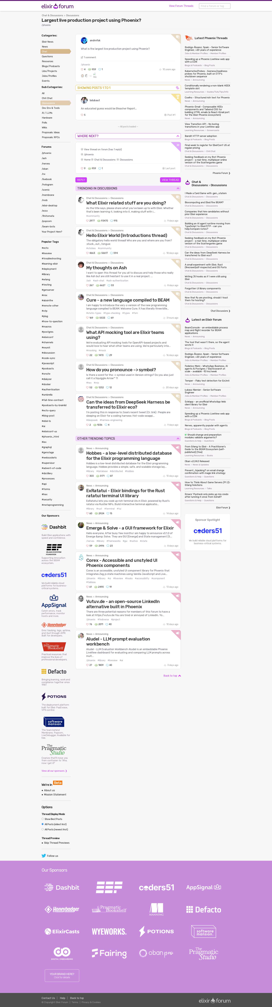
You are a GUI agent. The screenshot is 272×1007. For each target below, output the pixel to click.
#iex (44, 442)
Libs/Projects (49, 71)
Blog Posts (209, 65)
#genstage (48, 452)
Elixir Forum (214, 319)
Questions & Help (193, 441)
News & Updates (201, 465)
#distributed (116, 471)
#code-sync (48, 358)
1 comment (90, 57)
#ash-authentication (117, 280)
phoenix (89, 154)
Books (210, 455)
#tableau (91, 582)
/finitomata (48, 216)
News (89, 448)
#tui (119, 508)
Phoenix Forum (220, 173)
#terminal (109, 508)
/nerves (90, 541)
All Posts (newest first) (56, 829)
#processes (48, 478)
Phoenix (210, 38)
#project (115, 619)
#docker (46, 384)
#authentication (51, 389)
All (43, 93)
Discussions (72, 15)
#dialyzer (47, 379)
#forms (46, 489)
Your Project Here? (52, 231)
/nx (43, 174)
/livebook (47, 179)
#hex (89, 382)
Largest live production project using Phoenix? (91, 20)
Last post (170, 168)
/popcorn (47, 221)
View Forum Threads (181, 5)
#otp (44, 310)
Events (46, 80)
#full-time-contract (52, 400)
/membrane (48, 195)
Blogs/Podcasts (51, 66)
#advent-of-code (51, 468)
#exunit (46, 347)
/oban (45, 168)
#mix (96, 382)
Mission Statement (55, 794)
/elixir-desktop (49, 205)
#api (44, 484)
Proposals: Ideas (51, 132)
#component (158, 578)
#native (134, 541)
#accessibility (142, 578)
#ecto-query (49, 410)
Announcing (101, 448)
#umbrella (47, 394)
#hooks (129, 578)
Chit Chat (210, 151)
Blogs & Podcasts (193, 65)
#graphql (47, 447)
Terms (74, 1002)
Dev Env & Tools (51, 108)
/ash (88, 280)
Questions (209, 441)
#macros (46, 326)
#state (143, 541)
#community (93, 216)
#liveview (118, 578)
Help (62, 998)
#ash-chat (98, 280)
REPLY (81, 179)
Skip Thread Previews (56, 842)
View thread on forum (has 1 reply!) (103, 149)
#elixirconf (47, 337)
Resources (47, 61)
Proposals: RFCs (51, 137)
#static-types (93, 313)
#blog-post (48, 415)
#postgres (47, 331)
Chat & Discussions (52, 15)
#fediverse (103, 619)
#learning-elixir (50, 263)
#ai (121, 660)
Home (87, 159)
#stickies (91, 248)
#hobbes (129, 471)
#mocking (91, 350)
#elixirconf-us (49, 431)
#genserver (48, 289)
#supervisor (48, 463)
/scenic (46, 189)
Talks (209, 488)
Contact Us (48, 998)
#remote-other (50, 305)
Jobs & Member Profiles (196, 53)
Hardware (47, 117)
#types (126, 313)
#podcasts (48, 368)
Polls (44, 122)
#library (90, 471)
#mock (102, 350)
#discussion (48, 352)
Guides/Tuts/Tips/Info (217, 92)
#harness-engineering (111, 420)
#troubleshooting (51, 258)
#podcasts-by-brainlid (54, 405)
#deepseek (92, 420)
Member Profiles (218, 53)
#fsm (135, 313)
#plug (45, 316)
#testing (46, 284)
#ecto (45, 248)
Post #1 (171, 115)
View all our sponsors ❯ (54, 770)
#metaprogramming (53, 505)
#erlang (46, 279)
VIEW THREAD (170, 179)
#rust (99, 508)
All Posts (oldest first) (55, 824)
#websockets (49, 457)
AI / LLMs (47, 112)
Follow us (52, 855)
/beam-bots (48, 226)
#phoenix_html (50, 436)
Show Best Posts (53, 819)
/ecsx (45, 210)
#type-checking (111, 313)
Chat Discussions (219, 311)
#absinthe (47, 300)
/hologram (47, 184)
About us (49, 790)
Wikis (44, 127)
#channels (47, 342)
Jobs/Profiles (49, 76)
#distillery (47, 473)
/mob (45, 200)
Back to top (170, 675)
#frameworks (114, 541)
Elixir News (47, 41)
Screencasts (213, 130)
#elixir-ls (46, 421)
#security (47, 499)
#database (102, 471)
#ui (109, 578)
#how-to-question (52, 321)
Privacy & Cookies (91, 1002)
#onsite (46, 373)
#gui (125, 541)
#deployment (49, 269)
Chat (44, 51)
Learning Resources (194, 92)
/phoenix (46, 25)
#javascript (48, 363)
